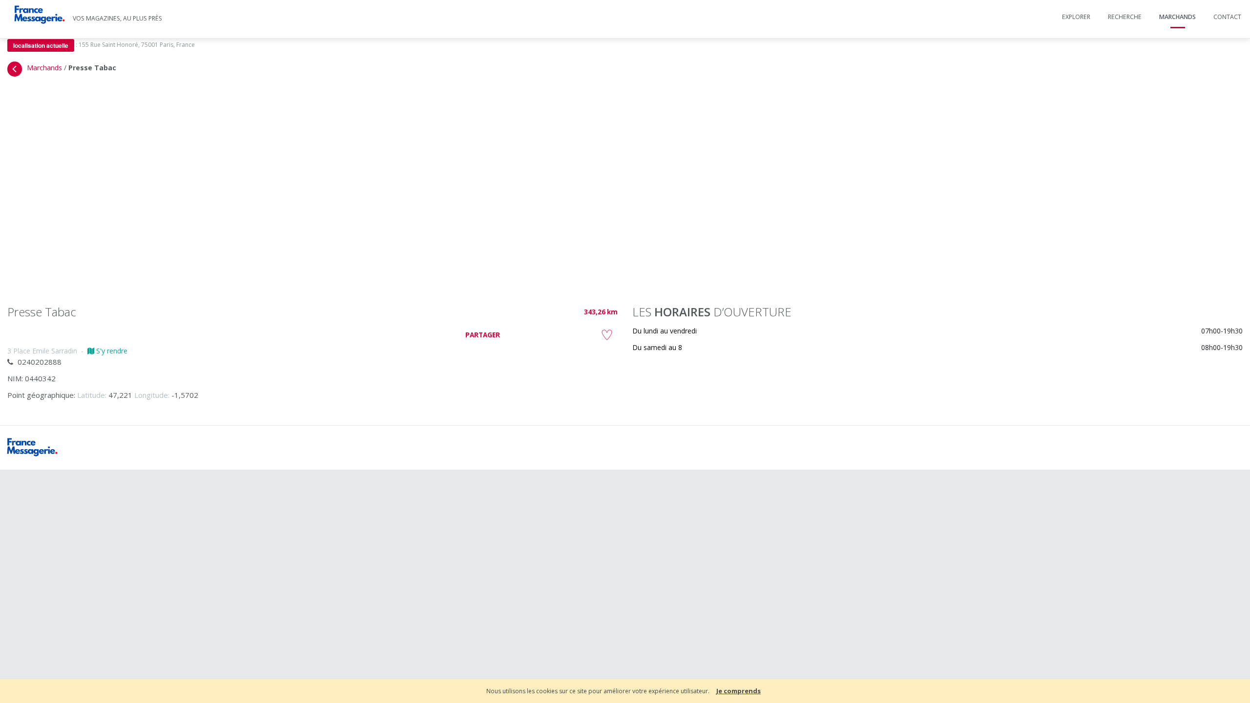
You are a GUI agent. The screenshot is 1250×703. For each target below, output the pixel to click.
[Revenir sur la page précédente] (14, 69)
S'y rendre (110, 350)
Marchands (1177, 17)
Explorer (1076, 17)
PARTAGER (482, 335)
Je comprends (738, 690)
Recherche (1125, 17)
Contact (1227, 17)
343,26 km (601, 312)
